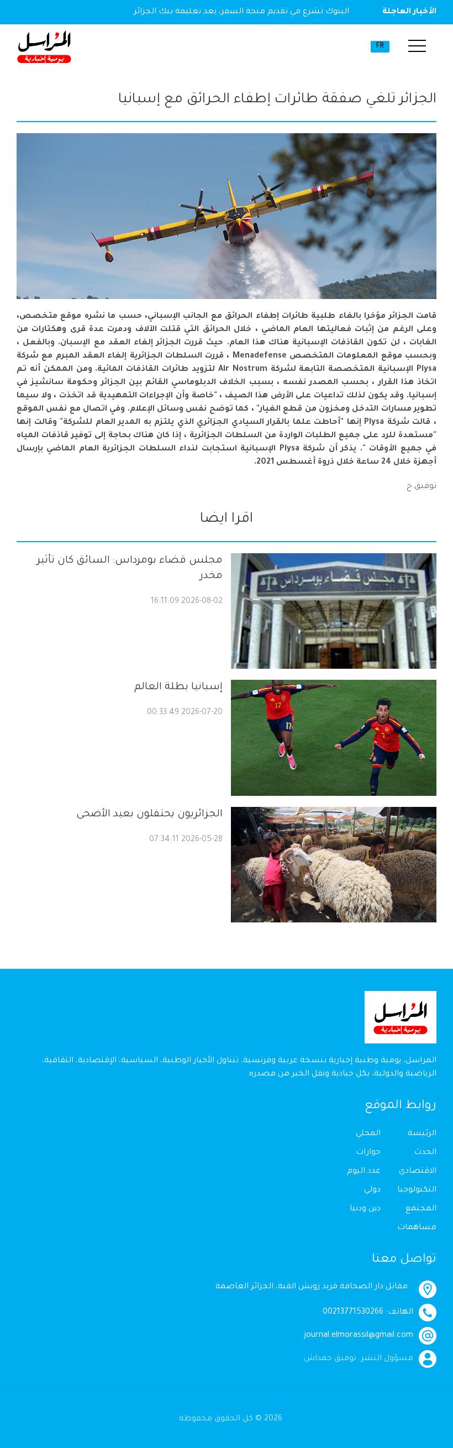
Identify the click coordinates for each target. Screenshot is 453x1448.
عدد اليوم (364, 1171)
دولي (372, 1190)
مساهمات (416, 1228)
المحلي (368, 1134)
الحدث (425, 1152)
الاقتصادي (417, 1171)
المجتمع (420, 1209)
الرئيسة (422, 1134)
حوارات (368, 1152)
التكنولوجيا (416, 1190)
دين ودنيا (365, 1209)
